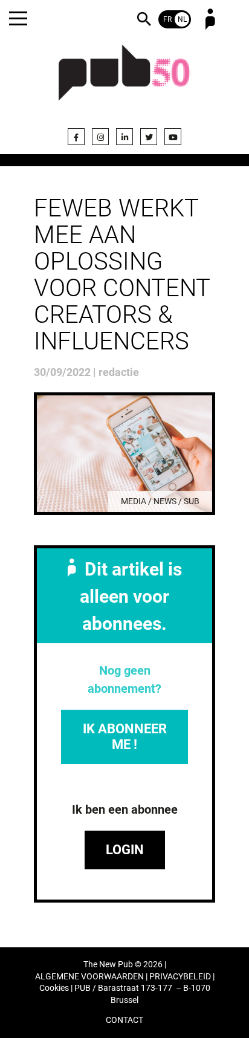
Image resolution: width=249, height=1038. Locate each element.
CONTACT (124, 1020)
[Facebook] (76, 136)
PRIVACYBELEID (180, 976)
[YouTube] (172, 136)
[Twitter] (148, 136)
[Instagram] (100, 136)
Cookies (54, 988)
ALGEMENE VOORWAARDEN (89, 976)
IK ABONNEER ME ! (125, 736)
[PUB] (124, 80)
